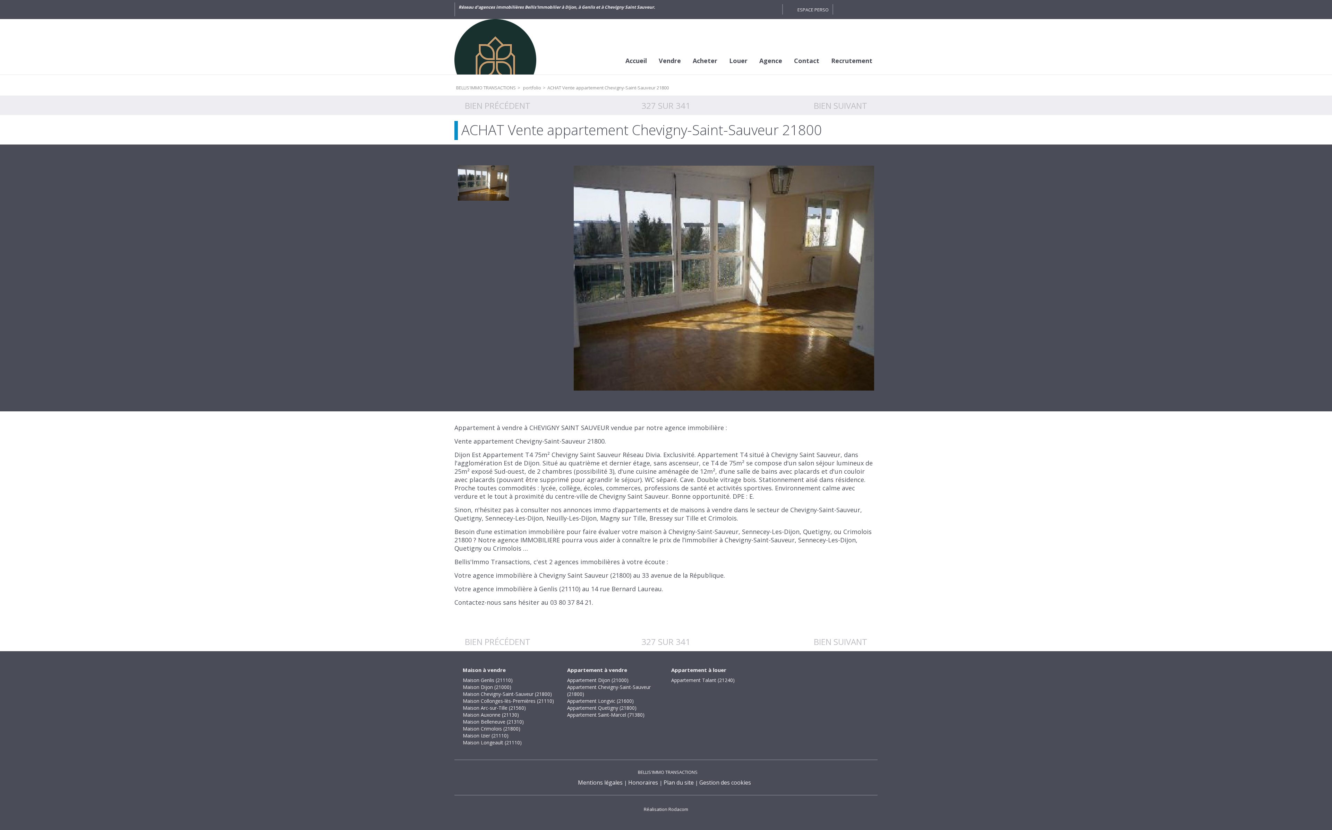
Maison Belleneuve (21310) (493, 721)
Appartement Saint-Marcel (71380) (605, 714)
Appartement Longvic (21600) (600, 701)
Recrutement (851, 60)
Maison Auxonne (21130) (491, 714)
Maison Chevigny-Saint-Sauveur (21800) (507, 694)
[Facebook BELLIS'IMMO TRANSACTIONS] (761, 9)
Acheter (705, 60)
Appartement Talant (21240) (703, 680)
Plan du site (679, 782)
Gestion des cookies (725, 782)
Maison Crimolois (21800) (491, 728)
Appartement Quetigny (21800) (602, 708)
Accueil (636, 60)
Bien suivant (840, 105)
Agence (770, 60)
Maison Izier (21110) (486, 735)
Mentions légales (600, 782)
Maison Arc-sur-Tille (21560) (494, 708)
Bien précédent (497, 105)
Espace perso (813, 10)
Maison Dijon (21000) (487, 687)
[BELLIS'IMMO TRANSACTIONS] (506, 47)
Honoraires (643, 782)
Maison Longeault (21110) (492, 742)
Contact (806, 60)
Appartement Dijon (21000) (598, 680)
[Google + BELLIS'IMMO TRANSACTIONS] (773, 9)
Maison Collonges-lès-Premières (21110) (508, 701)
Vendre (670, 60)
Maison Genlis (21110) (488, 680)
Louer (738, 60)
